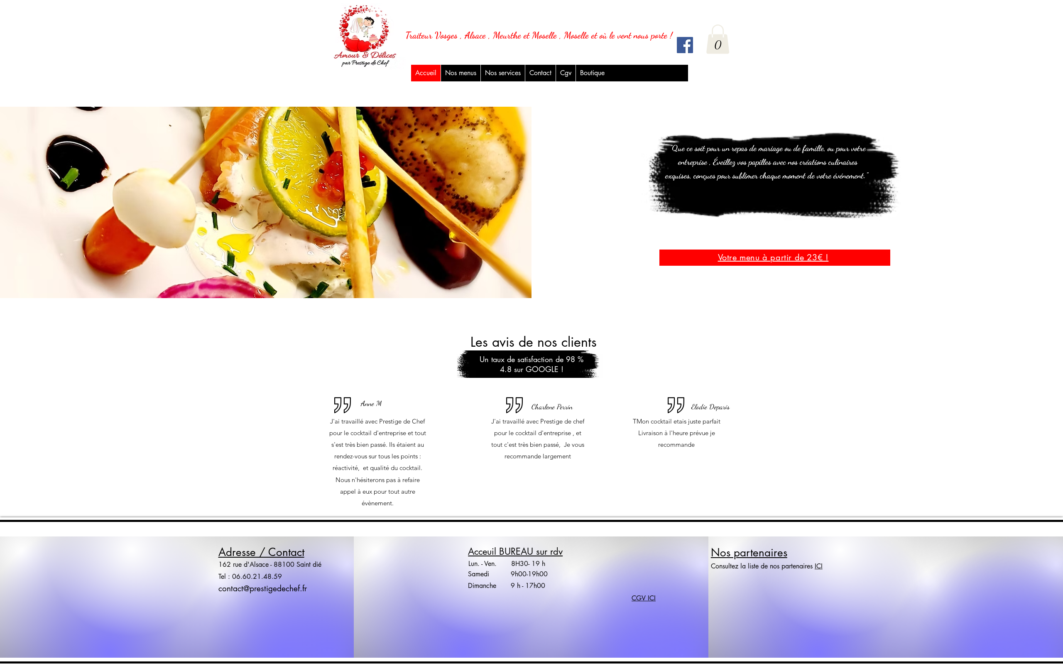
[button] (502, 73)
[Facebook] (685, 45)
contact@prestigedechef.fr (262, 588)
